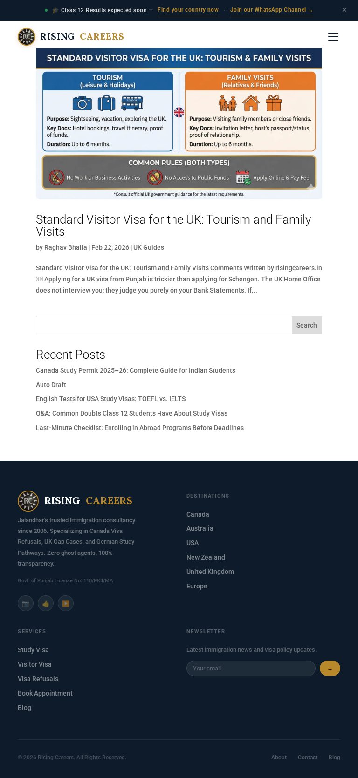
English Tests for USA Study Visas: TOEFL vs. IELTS (111, 399)
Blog (24, 707)
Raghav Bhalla (65, 247)
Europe (196, 586)
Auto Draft (51, 385)
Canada (197, 514)
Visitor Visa (35, 664)
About (279, 757)
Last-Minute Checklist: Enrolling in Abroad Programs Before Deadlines (140, 427)
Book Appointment (45, 693)
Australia (199, 528)
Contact (307, 757)
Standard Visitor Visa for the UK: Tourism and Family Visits (173, 225)
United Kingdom (210, 571)
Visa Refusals (38, 678)
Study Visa (33, 650)
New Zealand (205, 557)
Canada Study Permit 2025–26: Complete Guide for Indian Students (135, 370)
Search (306, 325)
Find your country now (188, 10)
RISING (82, 36)
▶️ (65, 603)
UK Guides (148, 247)
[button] (333, 36)
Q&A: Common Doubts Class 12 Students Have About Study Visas (131, 413)
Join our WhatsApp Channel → (272, 10)
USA (192, 542)
